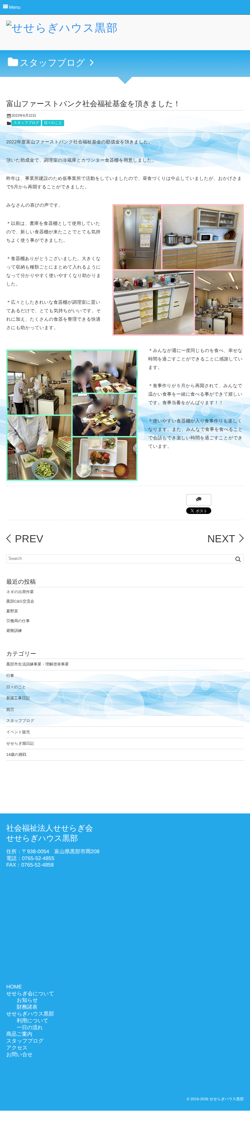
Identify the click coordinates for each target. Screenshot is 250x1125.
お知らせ (27, 1000)
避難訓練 (14, 630)
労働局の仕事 (18, 621)
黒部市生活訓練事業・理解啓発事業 (37, 664)
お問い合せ (19, 1055)
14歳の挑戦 (16, 754)
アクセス (17, 1048)
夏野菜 (12, 611)
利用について (33, 1021)
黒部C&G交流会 (20, 601)
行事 (10, 675)
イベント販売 (18, 732)
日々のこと (53, 123)
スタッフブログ (26, 123)
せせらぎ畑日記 (20, 743)
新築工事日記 (18, 698)
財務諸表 (27, 1007)
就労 (10, 709)
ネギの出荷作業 (20, 592)
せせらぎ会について (30, 994)
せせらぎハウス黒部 (30, 1014)
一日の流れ (30, 1027)
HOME (14, 987)
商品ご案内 (19, 1034)
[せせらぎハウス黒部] (62, 30)
